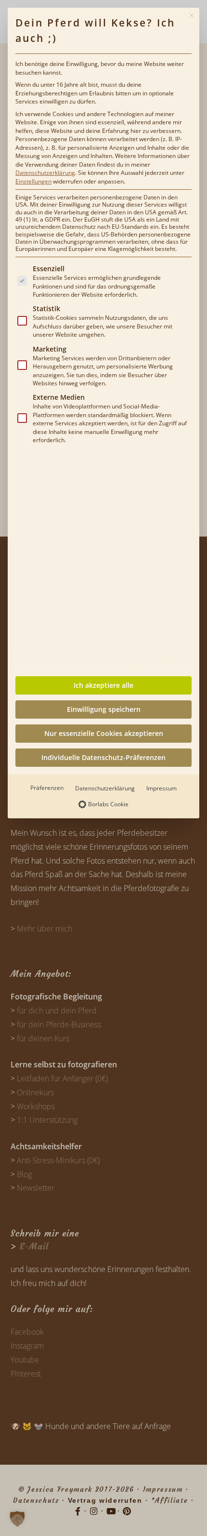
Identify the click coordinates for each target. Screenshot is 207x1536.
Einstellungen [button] (33, 181)
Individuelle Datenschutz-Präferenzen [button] (103, 757)
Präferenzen (47, 788)
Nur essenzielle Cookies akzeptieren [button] (103, 733)
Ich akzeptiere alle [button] (103, 685)
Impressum (161, 788)
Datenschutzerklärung (45, 173)
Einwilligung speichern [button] (104, 709)
